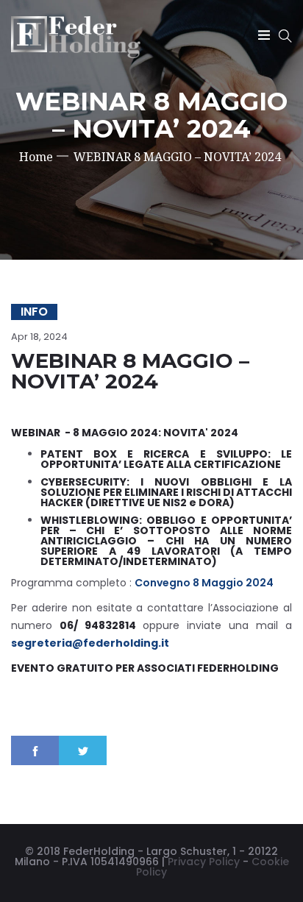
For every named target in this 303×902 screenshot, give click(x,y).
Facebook (35, 750)
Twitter (83, 750)
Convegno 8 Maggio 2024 (204, 582)
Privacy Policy (204, 861)
